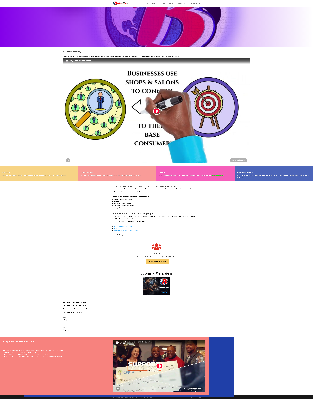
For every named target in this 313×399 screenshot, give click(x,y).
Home (148, 3)
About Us (194, 3)
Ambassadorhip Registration (157, 261)
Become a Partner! (217, 175)
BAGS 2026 (155, 3)
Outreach (186, 3)
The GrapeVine (172, 3)
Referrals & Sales (118, 228)
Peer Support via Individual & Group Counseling (126, 230)
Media (180, 3)
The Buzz (163, 3)
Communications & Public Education (123, 226)
